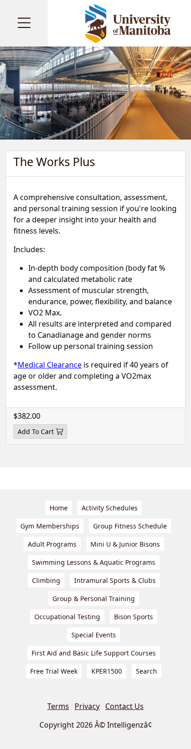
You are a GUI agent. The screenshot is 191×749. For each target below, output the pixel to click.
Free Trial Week (53, 671)
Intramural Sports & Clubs (115, 580)
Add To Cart (36, 431)
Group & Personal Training (93, 598)
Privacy (87, 706)
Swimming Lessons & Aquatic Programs (93, 562)
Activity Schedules (110, 507)
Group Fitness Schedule (130, 526)
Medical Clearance (50, 365)
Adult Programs (52, 544)
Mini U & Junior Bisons (125, 544)
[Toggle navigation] (24, 23)
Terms (58, 706)
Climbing (46, 580)
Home (59, 507)
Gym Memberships (49, 526)
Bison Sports (133, 616)
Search (146, 671)
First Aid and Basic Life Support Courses (94, 653)
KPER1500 (106, 671)
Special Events (93, 634)
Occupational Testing (67, 616)
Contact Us (124, 706)
